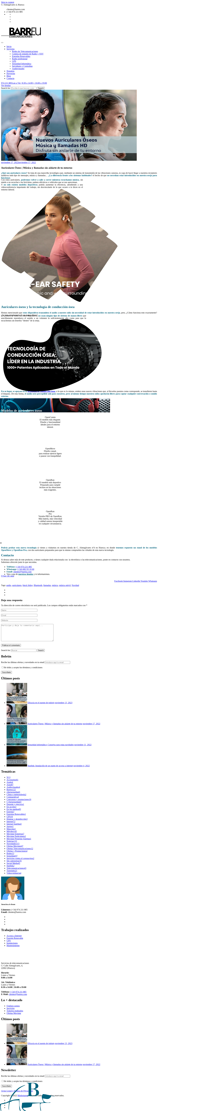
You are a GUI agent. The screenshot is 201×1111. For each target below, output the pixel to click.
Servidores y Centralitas (22, 66)
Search (41, 88)
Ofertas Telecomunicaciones (20, 848)
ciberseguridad (13, 792)
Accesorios (12, 780)
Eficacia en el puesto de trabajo (41, 703)
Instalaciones (12, 943)
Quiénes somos (13, 1006)
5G (8, 777)
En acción (11, 807)
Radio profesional (19, 59)
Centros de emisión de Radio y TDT (27, 54)
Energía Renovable (15, 938)
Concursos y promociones (19, 799)
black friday (28, 585)
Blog (9, 76)
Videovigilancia (14, 873)
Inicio (9, 46)
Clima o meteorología (16, 794)
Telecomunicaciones (16, 868)
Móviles (12, 831)
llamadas (47, 585)
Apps (10, 785)
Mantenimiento (13, 945)
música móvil (65, 585)
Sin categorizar (14, 861)
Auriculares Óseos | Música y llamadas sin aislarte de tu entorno (54, 724)
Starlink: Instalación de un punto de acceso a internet (50, 766)
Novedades (13, 843)
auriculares (16, 585)
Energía (10, 812)
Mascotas (11, 829)
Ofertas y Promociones (17, 851)
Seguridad (12, 856)
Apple (10, 782)
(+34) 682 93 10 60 (25, 569)
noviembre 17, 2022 (91, 724)
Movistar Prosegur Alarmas (19, 839)
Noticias (12, 841)
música (55, 585)
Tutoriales (12, 870)
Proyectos (11, 73)
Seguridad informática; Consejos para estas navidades (51, 745)
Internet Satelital (14, 824)
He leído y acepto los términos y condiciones (23, 667)
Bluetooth (38, 585)
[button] (7, 576)
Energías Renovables (21, 56)
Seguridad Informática (21, 63)
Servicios (10, 49)
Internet (11, 821)
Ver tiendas (6, 85)
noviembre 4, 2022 (81, 766)
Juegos (10, 826)
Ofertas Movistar (15, 846)
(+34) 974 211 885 (24, 567)
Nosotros (10, 71)
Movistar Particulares (16, 836)
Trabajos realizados (15, 1011)
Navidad (75, 585)
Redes (10, 853)
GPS (14, 61)
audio (8, 585)
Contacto (10, 78)
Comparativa (13, 797)
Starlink (10, 866)
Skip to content (7, 2)
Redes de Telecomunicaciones (25, 51)
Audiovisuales (18, 68)
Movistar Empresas (15, 834)
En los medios (14, 809)
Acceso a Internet (14, 936)
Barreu (11, 789)
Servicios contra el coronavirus (20, 858)
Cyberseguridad (14, 802)
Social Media (13, 863)
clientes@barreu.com (22, 572)
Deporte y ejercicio (15, 804)
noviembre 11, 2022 (82, 745)
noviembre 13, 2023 (63, 703)
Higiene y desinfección (17, 819)
